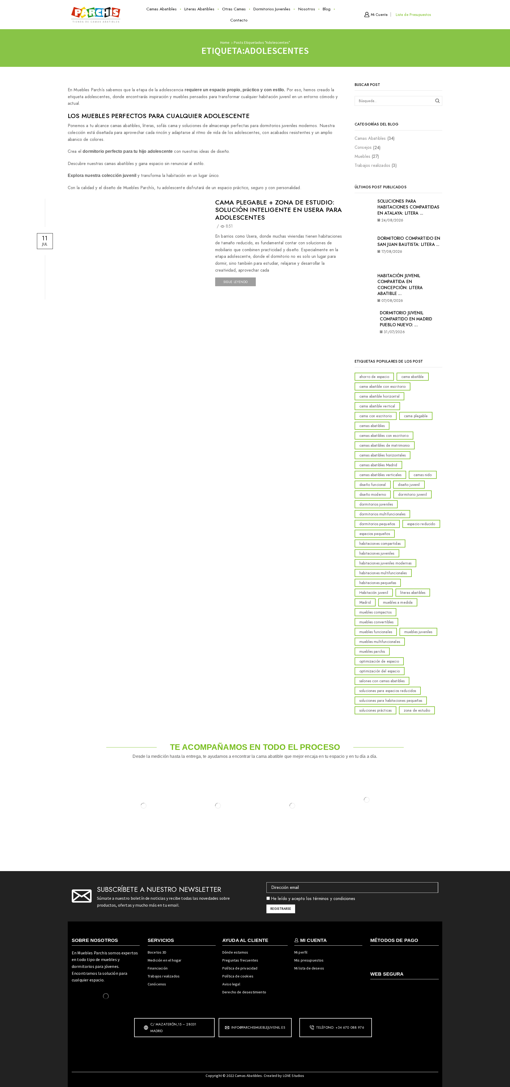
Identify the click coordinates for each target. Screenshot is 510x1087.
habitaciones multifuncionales (383, 573)
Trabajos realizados (372, 165)
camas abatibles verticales (380, 474)
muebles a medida (398, 602)
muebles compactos (375, 612)
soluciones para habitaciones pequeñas (390, 700)
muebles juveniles (418, 631)
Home (225, 42)
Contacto (239, 20)
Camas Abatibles (161, 9)
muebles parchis (372, 651)
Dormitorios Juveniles (271, 9)
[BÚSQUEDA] (437, 101)
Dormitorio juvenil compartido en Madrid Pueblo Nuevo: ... (406, 319)
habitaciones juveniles (376, 553)
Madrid (365, 602)
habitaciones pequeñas (377, 582)
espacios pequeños (374, 533)
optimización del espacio (379, 671)
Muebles (362, 156)
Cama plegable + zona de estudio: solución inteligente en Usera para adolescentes (278, 210)
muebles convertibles (376, 622)
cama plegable (416, 416)
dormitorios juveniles (376, 504)
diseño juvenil (409, 484)
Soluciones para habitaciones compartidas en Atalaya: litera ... (408, 207)
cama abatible (412, 376)
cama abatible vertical (377, 406)
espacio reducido (421, 524)
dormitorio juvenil (412, 494)
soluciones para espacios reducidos (387, 690)
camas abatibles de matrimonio (384, 445)
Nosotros (306, 9)
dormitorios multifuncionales (382, 514)
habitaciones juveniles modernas (385, 563)
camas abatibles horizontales (382, 455)
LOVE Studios (293, 1075)
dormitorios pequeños (377, 524)
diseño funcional (372, 484)
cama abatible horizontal (379, 396)
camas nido (423, 474)
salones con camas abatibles (382, 681)
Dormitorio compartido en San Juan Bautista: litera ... (408, 241)
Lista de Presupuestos (413, 14)
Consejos (363, 147)
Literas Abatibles (199, 9)
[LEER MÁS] (137, 241)
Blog (326, 9)
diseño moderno (372, 494)
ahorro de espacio (374, 376)
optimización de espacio (379, 661)
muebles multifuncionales (379, 641)
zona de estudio (417, 710)
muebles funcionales (375, 631)
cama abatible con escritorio (382, 386)
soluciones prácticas (375, 710)
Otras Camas (234, 9)
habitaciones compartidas (380, 543)
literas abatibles (413, 592)
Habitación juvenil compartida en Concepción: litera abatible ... (400, 285)
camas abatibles (372, 425)
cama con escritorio (375, 416)
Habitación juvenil (373, 592)
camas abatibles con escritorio (384, 435)
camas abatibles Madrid (378, 465)
